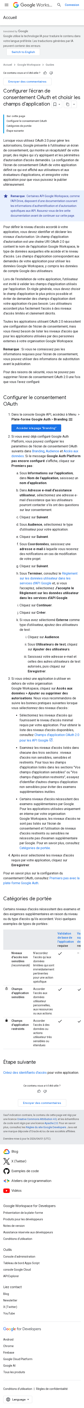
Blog (6, 1293)
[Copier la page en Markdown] (67, 104)
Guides (50, 64)
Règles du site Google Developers (46, 1127)
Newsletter (10, 1300)
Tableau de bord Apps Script (21, 1263)
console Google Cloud (17, 1269)
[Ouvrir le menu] (6, 5)
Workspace (44, 5)
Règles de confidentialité (52, 1388)
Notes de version (14, 1225)
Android (8, 1339)
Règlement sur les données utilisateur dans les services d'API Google (48, 578)
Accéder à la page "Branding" (36, 428)
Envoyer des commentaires (27, 81)
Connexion (72, 5)
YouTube (9, 1313)
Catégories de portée (35, 848)
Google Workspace (28, 64)
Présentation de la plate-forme (23, 1212)
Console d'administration (19, 1256)
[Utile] (45, 73)
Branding (38, 451)
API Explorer (11, 1276)
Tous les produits (14, 1372)
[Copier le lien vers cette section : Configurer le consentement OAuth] (22, 404)
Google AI (9, 1365)
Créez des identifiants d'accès (25, 1073)
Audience (52, 451)
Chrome (8, 1346)
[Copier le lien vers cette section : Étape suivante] (40, 1062)
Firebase (8, 1352)
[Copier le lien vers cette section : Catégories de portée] (56, 899)
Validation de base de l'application (65, 937)
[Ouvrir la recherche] (59, 4)
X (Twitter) (10, 1307)
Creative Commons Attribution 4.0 (36, 1119)
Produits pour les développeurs (23, 1219)
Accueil (10, 17)
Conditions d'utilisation (17, 1238)
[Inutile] (51, 73)
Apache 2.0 (51, 1123)
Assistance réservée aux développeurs (28, 1232)
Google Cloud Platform (17, 1359)
